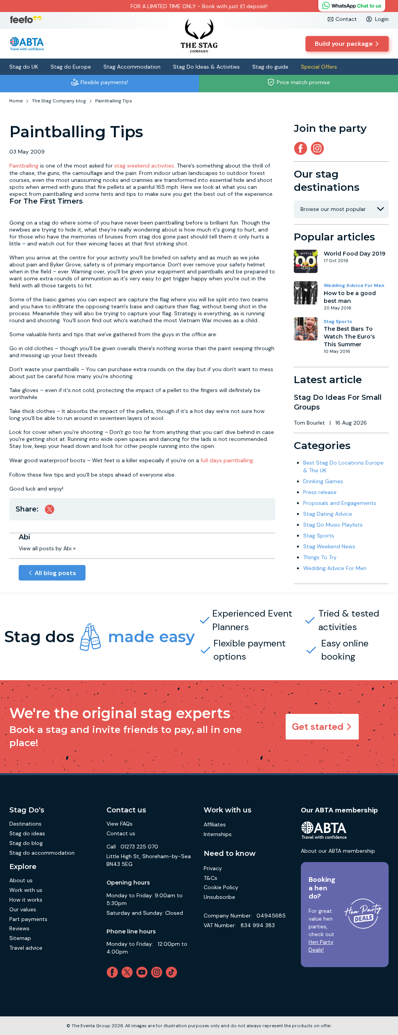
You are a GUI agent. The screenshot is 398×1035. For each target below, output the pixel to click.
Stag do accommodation (42, 852)
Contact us (120, 833)
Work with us (25, 889)
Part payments (28, 919)
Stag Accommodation (132, 66)
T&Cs (210, 877)
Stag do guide (270, 66)
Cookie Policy (221, 887)
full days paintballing (227, 460)
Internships (218, 834)
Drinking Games (323, 481)
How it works (25, 899)
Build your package (344, 44)
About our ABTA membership (338, 850)
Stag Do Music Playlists (333, 524)
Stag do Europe (71, 66)
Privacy (213, 868)
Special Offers (319, 66)
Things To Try (320, 557)
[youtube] (143, 972)
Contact (346, 19)
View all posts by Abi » (47, 548)
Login (382, 19)
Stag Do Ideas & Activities (206, 66)
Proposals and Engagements (339, 502)
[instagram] (319, 148)
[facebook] (113, 972)
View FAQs (119, 823)
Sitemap (20, 938)
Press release (320, 492)
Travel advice (25, 947)
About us (21, 880)
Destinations (25, 823)
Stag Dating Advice (327, 513)
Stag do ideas (27, 833)
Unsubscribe (219, 896)
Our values (22, 909)
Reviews (19, 928)
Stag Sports (338, 321)
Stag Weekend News (329, 546)
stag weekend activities (144, 165)
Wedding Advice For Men (354, 285)
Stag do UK (23, 66)
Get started (318, 727)
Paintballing (23, 165)
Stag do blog (26, 843)
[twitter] (128, 972)
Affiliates (215, 824)
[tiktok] (173, 972)
